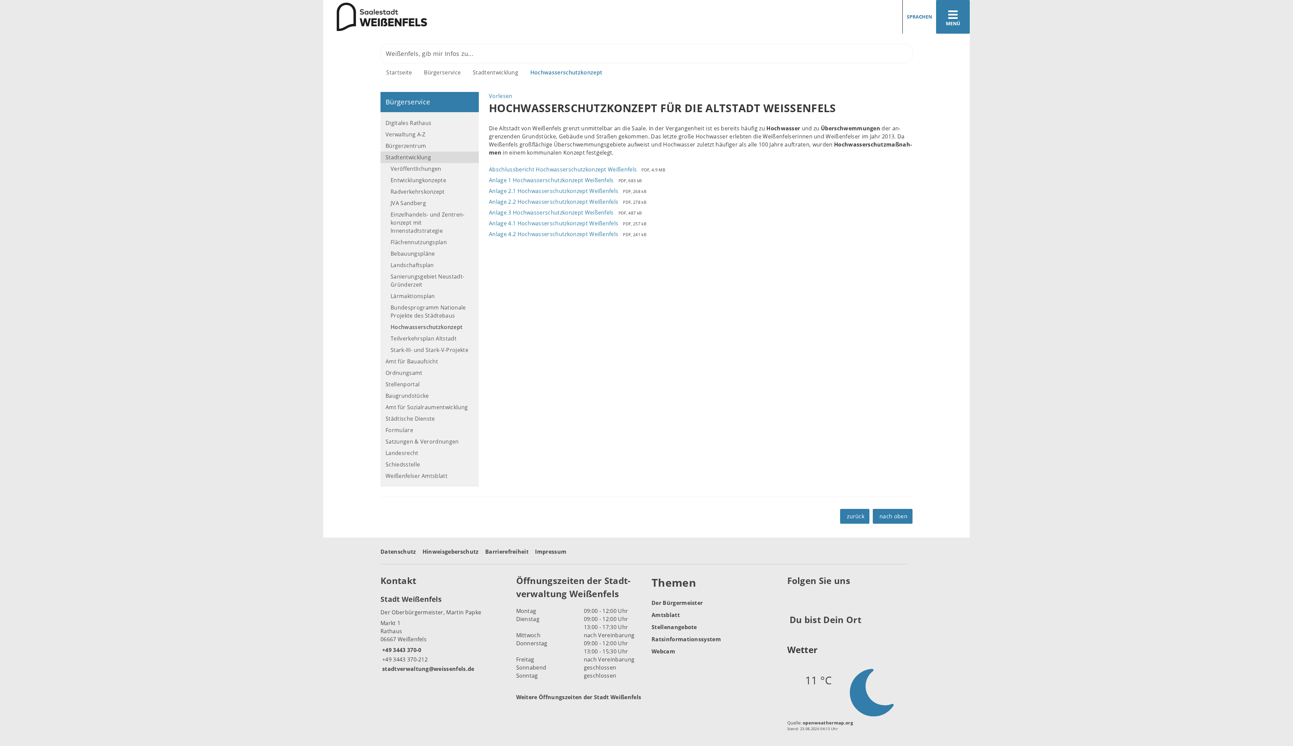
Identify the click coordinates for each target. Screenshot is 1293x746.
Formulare (399, 430)
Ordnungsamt (404, 373)
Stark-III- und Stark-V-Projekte (429, 350)
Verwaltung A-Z (405, 134)
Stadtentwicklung (495, 72)
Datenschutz (398, 551)
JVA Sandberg (408, 203)
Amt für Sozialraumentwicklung (427, 407)
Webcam (663, 651)
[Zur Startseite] (482, 17)
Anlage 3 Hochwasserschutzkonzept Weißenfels (551, 212)
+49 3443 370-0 (400, 650)
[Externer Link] (793, 597)
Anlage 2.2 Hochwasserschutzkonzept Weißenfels (553, 201)
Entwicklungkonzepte (418, 180)
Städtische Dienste (410, 418)
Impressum (550, 551)
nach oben (893, 516)
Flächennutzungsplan (419, 242)
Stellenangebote (674, 627)
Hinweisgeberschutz (451, 551)
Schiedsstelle (403, 464)
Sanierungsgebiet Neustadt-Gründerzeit (427, 280)
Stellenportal (403, 384)
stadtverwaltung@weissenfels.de (427, 669)
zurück (855, 516)
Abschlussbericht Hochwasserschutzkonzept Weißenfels (563, 169)
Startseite (399, 72)
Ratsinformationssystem (686, 639)
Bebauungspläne (413, 253)
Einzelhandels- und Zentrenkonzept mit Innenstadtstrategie (427, 222)
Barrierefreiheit (507, 551)
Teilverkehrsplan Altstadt (424, 338)
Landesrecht (402, 453)
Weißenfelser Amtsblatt (416, 476)
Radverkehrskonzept (418, 191)
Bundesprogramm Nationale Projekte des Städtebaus (428, 311)
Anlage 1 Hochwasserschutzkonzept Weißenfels (551, 180)
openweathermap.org (828, 723)
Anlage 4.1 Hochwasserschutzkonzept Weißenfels (553, 223)
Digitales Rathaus (408, 123)
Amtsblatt (666, 615)
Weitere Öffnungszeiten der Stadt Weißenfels (578, 697)
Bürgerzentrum (406, 146)
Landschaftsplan (412, 265)
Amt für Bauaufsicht (412, 361)
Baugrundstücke (407, 395)
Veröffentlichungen (416, 168)
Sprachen (919, 16)
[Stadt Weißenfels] (443, 633)
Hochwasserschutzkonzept (566, 72)
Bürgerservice (442, 72)
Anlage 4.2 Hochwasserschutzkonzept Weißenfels (553, 234)
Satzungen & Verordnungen (422, 441)
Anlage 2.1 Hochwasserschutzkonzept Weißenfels (553, 191)
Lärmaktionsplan (413, 296)
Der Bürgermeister (677, 603)
